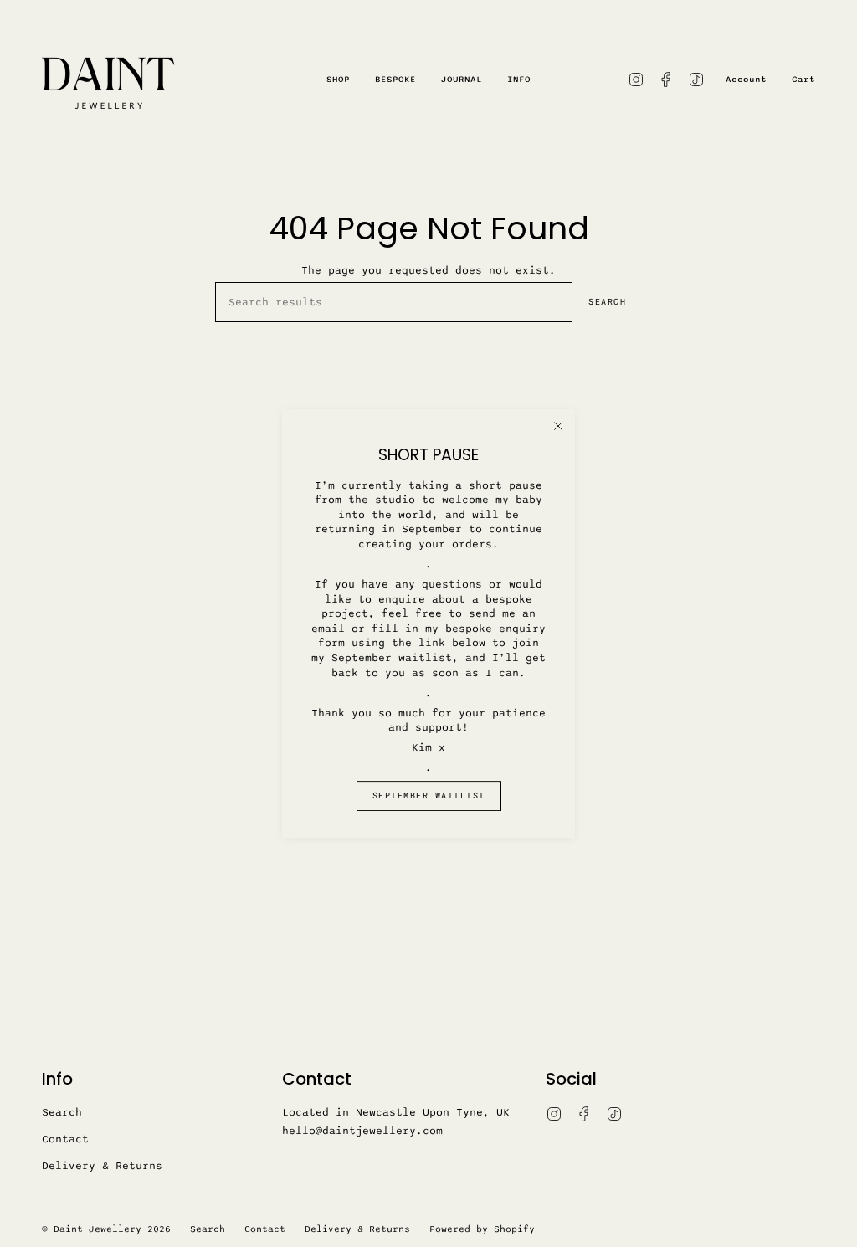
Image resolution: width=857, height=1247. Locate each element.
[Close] (558, 426)
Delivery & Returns (102, 1166)
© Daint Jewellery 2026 (106, 1229)
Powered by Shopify (482, 1229)
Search (607, 301)
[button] (338, 79)
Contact (65, 1139)
